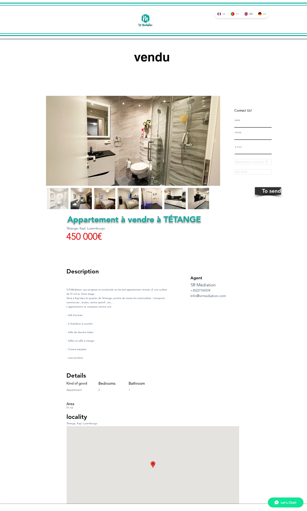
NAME (237, 120)
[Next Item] (214, 140)
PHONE (238, 133)
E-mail (238, 147)
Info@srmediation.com (208, 296)
